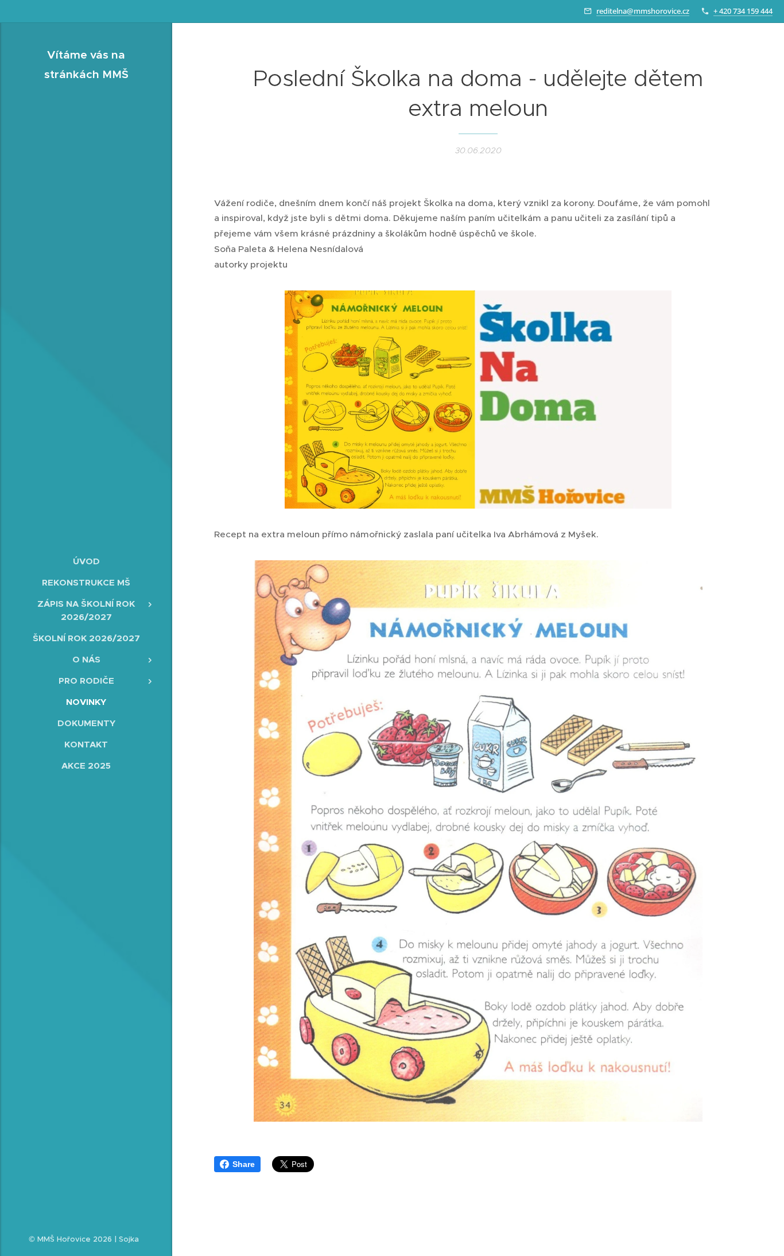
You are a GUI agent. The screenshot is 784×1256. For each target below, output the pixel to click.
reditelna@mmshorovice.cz (642, 11)
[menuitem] (86, 561)
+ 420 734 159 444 (743, 11)
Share (243, 1164)
